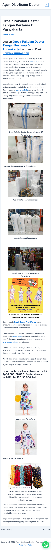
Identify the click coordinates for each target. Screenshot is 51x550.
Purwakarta (34, 61)
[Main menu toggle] (47, 5)
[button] (45, 544)
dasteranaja (17, 336)
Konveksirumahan (16, 53)
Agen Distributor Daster (21, 5)
